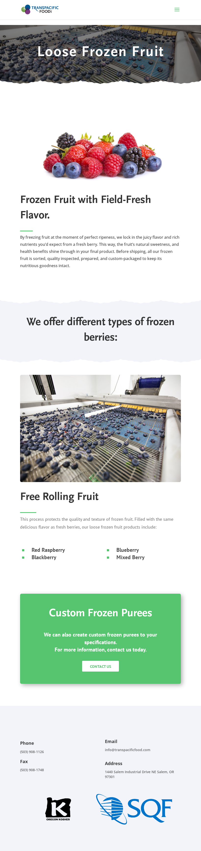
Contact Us (100, 666)
